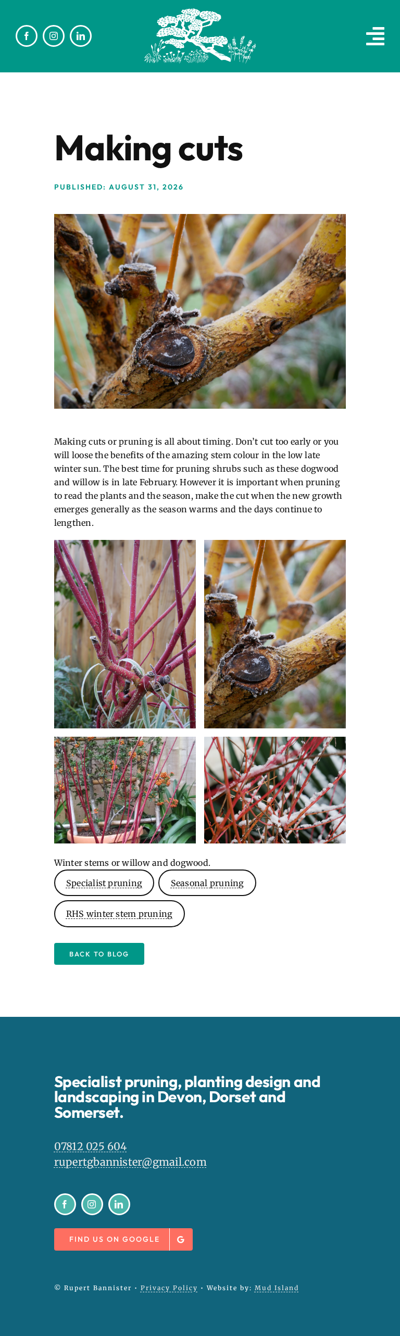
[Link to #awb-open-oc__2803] (375, 36)
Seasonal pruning (207, 883)
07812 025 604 (90, 1146)
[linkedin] (81, 36)
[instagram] (54, 36)
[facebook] (27, 36)
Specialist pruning (104, 883)
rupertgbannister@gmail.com (130, 1161)
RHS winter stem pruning (119, 914)
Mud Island (277, 1288)
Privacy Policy (169, 1288)
